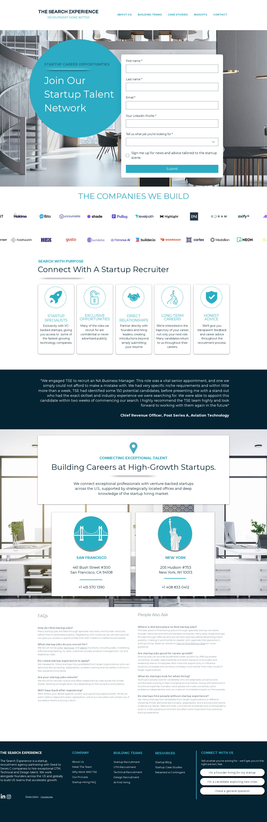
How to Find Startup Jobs (191, 643)
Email (130, 97)
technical (69, 647)
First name (134, 61)
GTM (60, 647)
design (83, 647)
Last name (134, 79)
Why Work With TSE (84, 771)
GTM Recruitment (125, 767)
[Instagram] (9, 796)
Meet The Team (82, 766)
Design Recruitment (126, 777)
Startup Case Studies (168, 767)
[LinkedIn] (3, 796)
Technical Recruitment (128, 772)
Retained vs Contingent (170, 772)
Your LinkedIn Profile (141, 116)
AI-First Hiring (122, 782)
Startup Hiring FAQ (84, 782)
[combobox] (172, 142)
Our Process (80, 777)
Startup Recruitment (127, 761)
